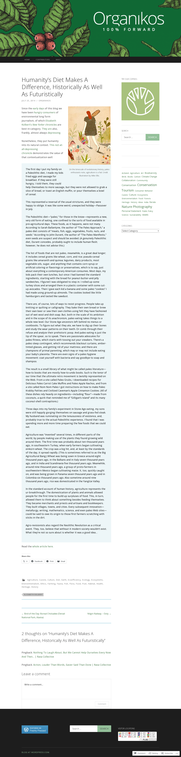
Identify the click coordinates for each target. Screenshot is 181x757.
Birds (124, 176)
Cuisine (42, 580)
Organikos (45, 100)
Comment (102, 704)
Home (27, 59)
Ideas (140, 202)
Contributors (43, 59)
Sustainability (135, 214)
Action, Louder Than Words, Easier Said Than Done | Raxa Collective (72, 664)
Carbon (137, 176)
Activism (125, 173)
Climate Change (149, 176)
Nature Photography (137, 206)
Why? (58, 59)
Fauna (60, 583)
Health (99, 583)
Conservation (129, 185)
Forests (147, 198)
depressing (54, 132)
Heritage (26, 587)
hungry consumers (44, 112)
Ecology (86, 580)
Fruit (84, 583)
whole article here (42, 546)
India (146, 202)
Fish (66, 583)
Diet (58, 580)
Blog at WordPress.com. (36, 752)
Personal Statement (131, 211)
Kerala (152, 202)
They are (47, 128)
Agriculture (32, 580)
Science (125, 214)
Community (142, 180)
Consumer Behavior (144, 190)
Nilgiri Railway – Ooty (99, 613)
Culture (51, 580)
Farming (52, 583)
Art (142, 173)
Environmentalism (30, 583)
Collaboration (129, 180)
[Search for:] (140, 137)
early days (38, 108)
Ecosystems (97, 580)
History (34, 587)
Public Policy (147, 211)
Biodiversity (151, 173)
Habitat (91, 583)
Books (130, 176)
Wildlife (145, 215)
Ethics (43, 583)
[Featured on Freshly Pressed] (35, 732)
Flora (71, 583)
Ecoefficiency (74, 580)
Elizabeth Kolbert (33, 594)
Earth (64, 580)
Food (78, 583)
